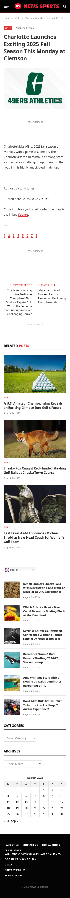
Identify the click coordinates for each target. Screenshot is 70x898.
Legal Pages (13, 850)
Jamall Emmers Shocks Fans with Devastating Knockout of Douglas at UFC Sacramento (44, 588)
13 (26, 802)
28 (34, 814)
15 (43, 802)
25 (8, 814)
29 (43, 814)
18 (8, 808)
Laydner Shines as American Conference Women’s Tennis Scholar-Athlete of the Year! (42, 634)
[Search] (64, 6)
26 (17, 814)
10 (61, 796)
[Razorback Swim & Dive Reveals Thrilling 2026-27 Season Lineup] (12, 660)
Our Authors (51, 845)
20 (26, 808)
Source (23, 214)
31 (61, 814)
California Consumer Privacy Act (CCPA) (33, 853)
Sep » (14, 821)
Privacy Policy (15, 870)
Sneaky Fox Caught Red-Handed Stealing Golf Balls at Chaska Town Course (35, 470)
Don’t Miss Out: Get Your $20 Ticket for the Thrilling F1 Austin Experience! (42, 705)
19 (17, 808)
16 (52, 802)
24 (61, 808)
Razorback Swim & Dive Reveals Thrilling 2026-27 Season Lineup (40, 658)
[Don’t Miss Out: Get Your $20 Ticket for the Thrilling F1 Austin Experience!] (12, 707)
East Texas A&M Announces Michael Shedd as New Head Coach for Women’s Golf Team (34, 537)
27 (26, 814)
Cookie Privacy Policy (20, 859)
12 (17, 802)
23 (52, 808)
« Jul (6, 821)
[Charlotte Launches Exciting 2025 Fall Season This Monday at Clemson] (35, 88)
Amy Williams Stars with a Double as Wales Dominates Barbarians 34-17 (42, 681)
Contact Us (30, 845)
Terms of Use (14, 875)
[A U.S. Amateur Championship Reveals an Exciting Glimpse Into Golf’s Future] (35, 374)
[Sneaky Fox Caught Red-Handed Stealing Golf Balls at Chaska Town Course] (35, 439)
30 (52, 814)
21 (34, 808)
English (14, 569)
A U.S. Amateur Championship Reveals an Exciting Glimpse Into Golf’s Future (33, 405)
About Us (12, 845)
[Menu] (6, 6)
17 (61, 802)
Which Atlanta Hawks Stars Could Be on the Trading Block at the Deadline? (44, 611)
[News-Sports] (37, 6)
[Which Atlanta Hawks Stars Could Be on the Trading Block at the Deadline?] (12, 613)
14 (34, 802)
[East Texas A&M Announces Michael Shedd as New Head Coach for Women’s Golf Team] (35, 504)
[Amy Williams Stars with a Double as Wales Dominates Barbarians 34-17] (12, 683)
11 (8, 802)
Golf (8, 28)
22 (43, 808)
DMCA (8, 864)
